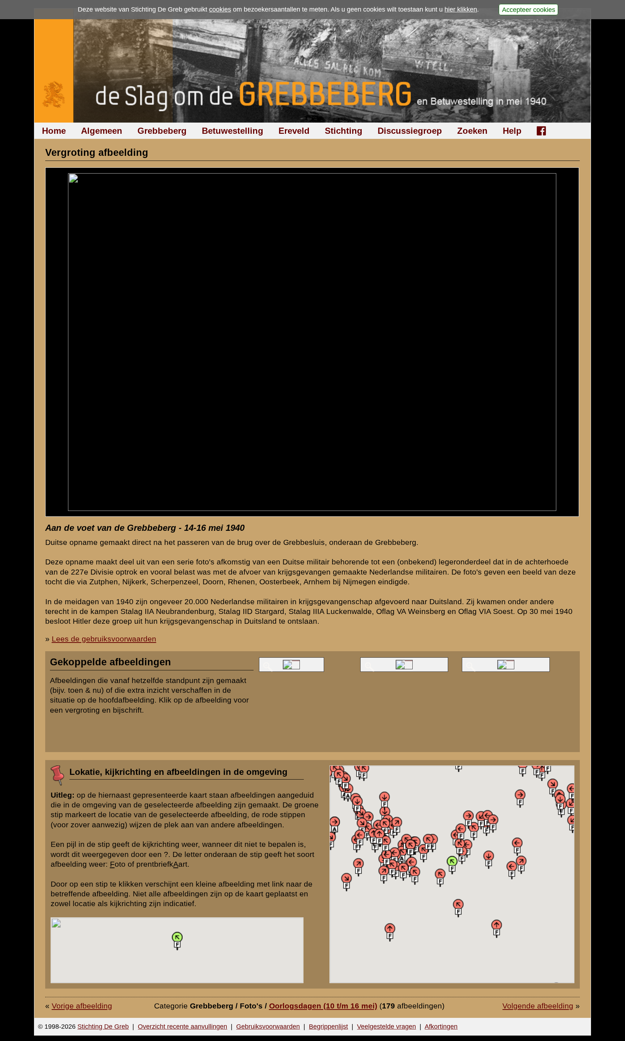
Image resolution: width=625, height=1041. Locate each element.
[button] (348, 792)
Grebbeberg (162, 131)
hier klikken (461, 9)
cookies (220, 9)
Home (54, 131)
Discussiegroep (410, 131)
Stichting (343, 131)
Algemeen (101, 131)
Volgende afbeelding (537, 1006)
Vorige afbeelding (82, 1006)
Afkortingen (441, 1026)
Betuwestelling (232, 131)
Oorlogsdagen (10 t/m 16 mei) (323, 1006)
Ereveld (294, 131)
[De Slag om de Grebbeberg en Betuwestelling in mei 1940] (312, 66)
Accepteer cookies (528, 9)
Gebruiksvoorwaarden (268, 1026)
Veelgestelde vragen (386, 1026)
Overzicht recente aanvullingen (182, 1026)
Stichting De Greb (103, 1026)
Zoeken (472, 131)
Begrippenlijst (328, 1026)
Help (512, 131)
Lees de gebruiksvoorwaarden (104, 639)
